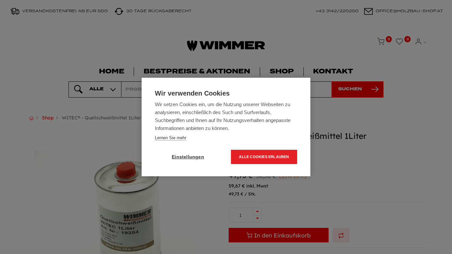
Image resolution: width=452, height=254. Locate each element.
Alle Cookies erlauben (264, 157)
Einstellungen (188, 156)
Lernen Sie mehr (170, 137)
